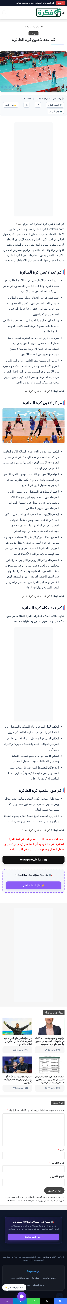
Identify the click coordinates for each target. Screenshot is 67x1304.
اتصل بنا (36, 1277)
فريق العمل (38, 1284)
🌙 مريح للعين (10, 105)
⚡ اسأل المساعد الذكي (33, 885)
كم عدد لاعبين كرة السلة (36, 830)
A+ (38, 105)
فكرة (19, 224)
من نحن (26, 1284)
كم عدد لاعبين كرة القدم (36, 596)
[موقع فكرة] (48, 12)
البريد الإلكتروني (57, 1163)
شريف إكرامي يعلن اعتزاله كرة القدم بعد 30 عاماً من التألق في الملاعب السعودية (18, 1041)
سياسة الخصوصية (20, 1277)
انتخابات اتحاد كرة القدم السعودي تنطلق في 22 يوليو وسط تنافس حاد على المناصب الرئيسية (50, 1079)
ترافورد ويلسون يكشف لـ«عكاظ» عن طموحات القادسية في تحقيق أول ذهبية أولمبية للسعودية (50, 1041)
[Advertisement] (33, 169)
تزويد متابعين (49, 1277)
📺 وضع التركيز (56, 111)
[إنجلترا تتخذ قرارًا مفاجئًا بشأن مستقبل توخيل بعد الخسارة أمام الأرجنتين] (17, 1065)
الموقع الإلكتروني (57, 1176)
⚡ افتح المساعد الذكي (33, 1236)
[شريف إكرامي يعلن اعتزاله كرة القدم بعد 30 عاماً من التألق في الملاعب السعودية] (17, 1026)
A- (26, 105)
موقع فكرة (47, 1257)
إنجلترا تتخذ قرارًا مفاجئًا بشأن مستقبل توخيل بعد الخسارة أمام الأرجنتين (18, 1079)
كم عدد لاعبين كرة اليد (37, 391)
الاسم (61, 1149)
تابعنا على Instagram (33, 860)
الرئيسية (37, 26)
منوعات (28, 26)
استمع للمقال (55, 105)
